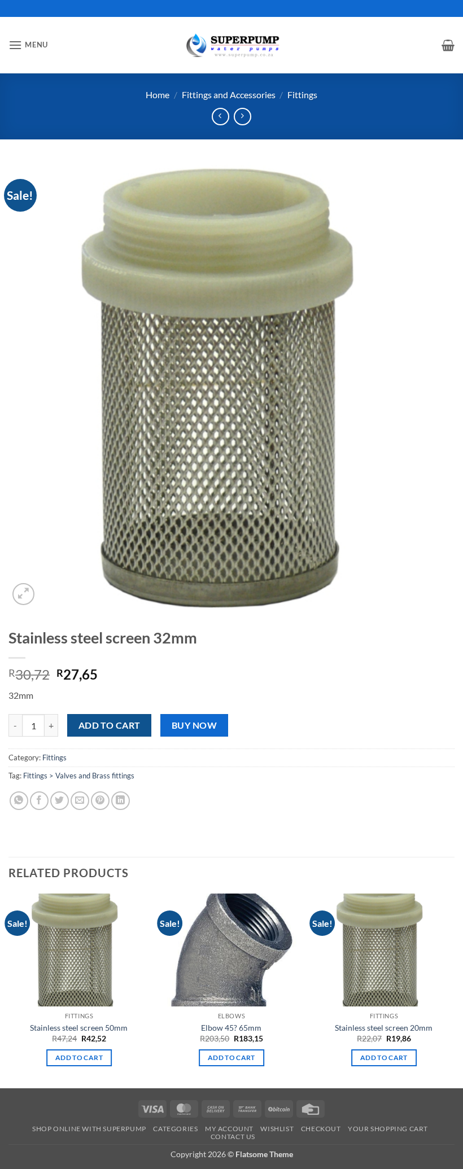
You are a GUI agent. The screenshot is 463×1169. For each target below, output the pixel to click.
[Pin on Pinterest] (100, 800)
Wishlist (277, 1128)
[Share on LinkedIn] (120, 800)
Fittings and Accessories (229, 94)
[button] (28, 45)
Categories (175, 1128)
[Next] (453, 989)
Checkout (321, 1128)
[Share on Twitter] (59, 800)
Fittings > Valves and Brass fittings (78, 775)
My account (229, 1128)
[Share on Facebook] (39, 800)
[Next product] (220, 116)
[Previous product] (242, 116)
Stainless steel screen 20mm (384, 1027)
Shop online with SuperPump (89, 1128)
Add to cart (109, 725)
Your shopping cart (388, 1128)
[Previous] (9, 989)
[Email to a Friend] (80, 800)
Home (157, 94)
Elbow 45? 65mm (231, 1027)
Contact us (233, 1136)
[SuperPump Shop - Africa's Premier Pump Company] (231, 45)
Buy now (194, 725)
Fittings (302, 94)
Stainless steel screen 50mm (79, 1027)
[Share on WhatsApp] (19, 800)
